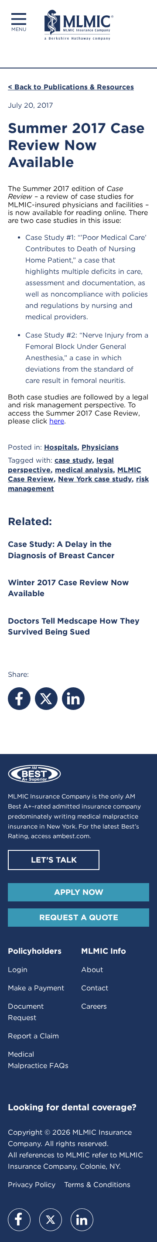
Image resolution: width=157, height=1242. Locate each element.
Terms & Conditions (97, 1185)
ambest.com (71, 836)
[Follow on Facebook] (19, 1219)
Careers (94, 1006)
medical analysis (84, 470)
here (56, 421)
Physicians (100, 447)
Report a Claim (33, 1036)
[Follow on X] (50, 1219)
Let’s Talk (54, 859)
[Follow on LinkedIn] (82, 1219)
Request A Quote (78, 917)
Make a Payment (36, 988)
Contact (94, 988)
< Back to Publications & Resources (71, 87)
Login (17, 970)
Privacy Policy (31, 1185)
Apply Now (78, 892)
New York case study (95, 479)
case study (73, 460)
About (92, 970)
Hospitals (60, 447)
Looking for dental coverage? (72, 1107)
